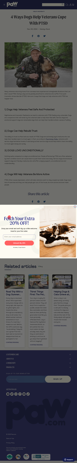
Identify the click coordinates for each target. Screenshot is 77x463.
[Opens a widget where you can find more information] (68, 459)
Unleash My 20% (19, 243)
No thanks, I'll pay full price (19, 247)
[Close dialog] (75, 206)
